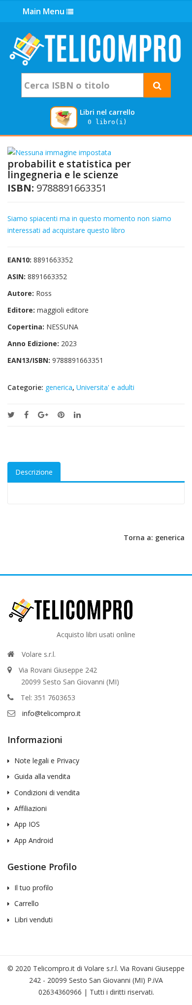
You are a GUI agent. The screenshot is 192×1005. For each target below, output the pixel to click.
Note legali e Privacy (46, 760)
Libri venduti (33, 919)
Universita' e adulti (105, 387)
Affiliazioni (30, 808)
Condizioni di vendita (47, 792)
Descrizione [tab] (34, 472)
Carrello (26, 903)
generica (58, 387)
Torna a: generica (154, 537)
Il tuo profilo (33, 887)
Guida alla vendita (42, 776)
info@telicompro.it (51, 713)
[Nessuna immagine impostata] (59, 152)
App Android (33, 840)
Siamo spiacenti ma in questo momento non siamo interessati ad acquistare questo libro (89, 224)
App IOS (27, 824)
